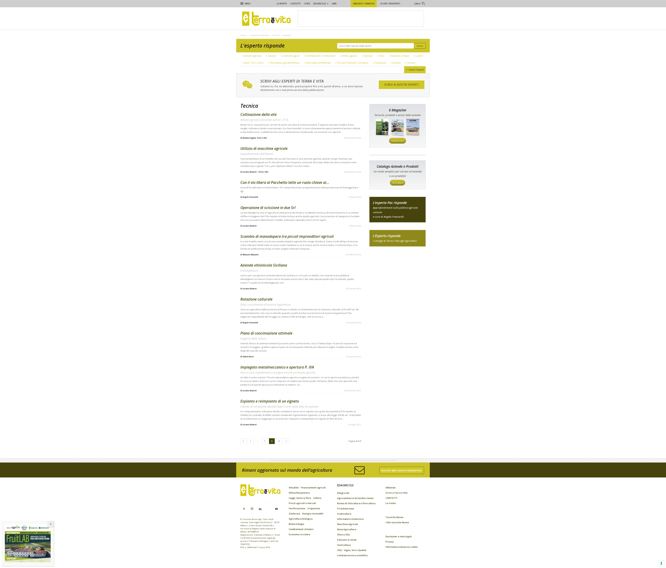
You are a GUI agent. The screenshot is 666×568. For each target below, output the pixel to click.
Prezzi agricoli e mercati (302, 503)
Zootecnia (294, 513)
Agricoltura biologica (301, 518)
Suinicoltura (344, 544)
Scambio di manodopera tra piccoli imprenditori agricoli (287, 236)
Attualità (293, 487)
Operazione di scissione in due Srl (268, 207)
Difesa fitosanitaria (299, 492)
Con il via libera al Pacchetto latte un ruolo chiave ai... (284, 182)
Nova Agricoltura (346, 529)
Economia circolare (299, 534)
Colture (317, 497)
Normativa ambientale (318, 62)
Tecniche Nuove (394, 517)
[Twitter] (268, 507)
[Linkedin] (260, 509)
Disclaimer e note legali (399, 536)
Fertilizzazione (297, 508)
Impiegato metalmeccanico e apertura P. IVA (277, 367)
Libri (334, 3)
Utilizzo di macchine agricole (264, 148)
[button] (420, 4)
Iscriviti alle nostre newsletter (401, 470)
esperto (397, 238)
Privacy (390, 541)
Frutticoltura (344, 513)
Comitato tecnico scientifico (352, 555)
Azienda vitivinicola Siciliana (263, 265)
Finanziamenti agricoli (313, 487)
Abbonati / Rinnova (363, 3)
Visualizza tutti (397, 140)
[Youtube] (276, 509)
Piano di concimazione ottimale (266, 333)
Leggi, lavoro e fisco (300, 497)
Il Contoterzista (345, 508)
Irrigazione (314, 508)
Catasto (271, 55)
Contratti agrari (290, 55)
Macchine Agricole (347, 524)
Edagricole (319, 3)
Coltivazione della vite (258, 114)
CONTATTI (295, 3)
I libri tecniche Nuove (397, 522)
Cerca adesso (397, 182)
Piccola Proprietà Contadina (352, 62)
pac (397, 209)
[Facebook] (243, 509)
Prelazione (380, 62)
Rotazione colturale (256, 299)
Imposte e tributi (400, 55)
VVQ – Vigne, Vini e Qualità (351, 550)
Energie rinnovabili (312, 513)
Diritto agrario (349, 55)
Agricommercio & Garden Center (355, 498)
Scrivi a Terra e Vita (396, 492)
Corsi (307, 3)
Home (243, 35)
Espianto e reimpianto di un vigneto (269, 401)
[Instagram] (252, 508)
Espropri (368, 55)
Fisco (382, 55)
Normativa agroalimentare (285, 62)
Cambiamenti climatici (301, 529)
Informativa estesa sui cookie (402, 546)
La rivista (282, 3)
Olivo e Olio (343, 534)
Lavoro (419, 55)
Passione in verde (347, 539)
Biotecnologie (296, 524)
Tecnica (275, 35)
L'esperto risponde (259, 35)
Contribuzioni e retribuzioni (320, 55)
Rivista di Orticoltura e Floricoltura (356, 503)
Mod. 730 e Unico (254, 62)
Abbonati (391, 487)
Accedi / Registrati (390, 3)
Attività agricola (252, 55)
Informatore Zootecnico (350, 518)
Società (396, 62)
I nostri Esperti (416, 69)
